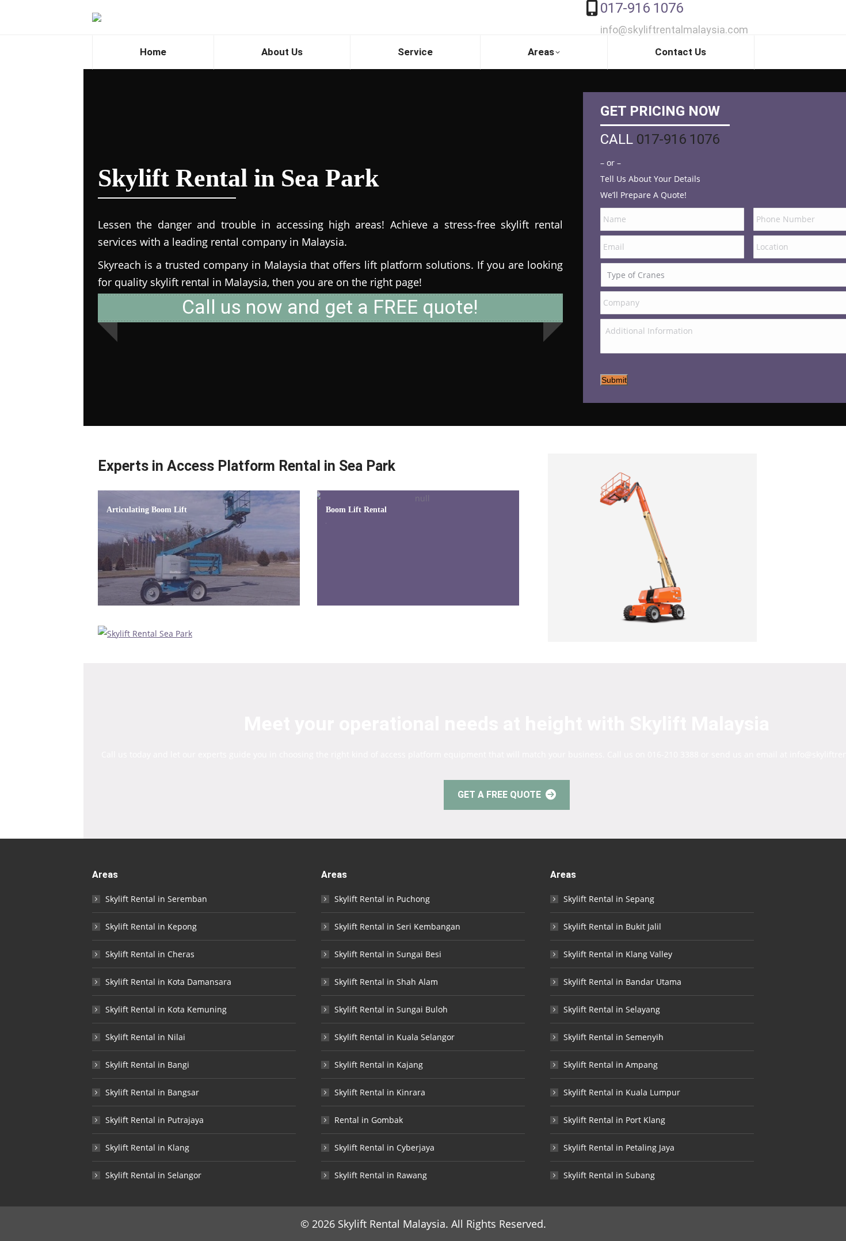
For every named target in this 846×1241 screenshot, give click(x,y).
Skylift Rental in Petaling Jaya (618, 1147)
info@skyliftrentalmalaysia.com (674, 30)
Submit (614, 380)
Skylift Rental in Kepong (151, 926)
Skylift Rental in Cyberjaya (384, 1147)
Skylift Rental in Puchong (382, 898)
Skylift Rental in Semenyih (613, 1036)
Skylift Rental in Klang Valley (617, 954)
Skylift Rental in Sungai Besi (387, 954)
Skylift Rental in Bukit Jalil (612, 926)
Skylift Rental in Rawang (380, 1175)
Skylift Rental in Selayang (611, 1009)
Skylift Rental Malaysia (391, 1224)
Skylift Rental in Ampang (610, 1064)
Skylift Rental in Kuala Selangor (394, 1036)
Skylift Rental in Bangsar (152, 1092)
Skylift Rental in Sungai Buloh (391, 1009)
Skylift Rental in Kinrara (379, 1092)
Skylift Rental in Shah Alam (386, 981)
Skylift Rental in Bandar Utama (622, 981)
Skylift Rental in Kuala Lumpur (621, 1092)
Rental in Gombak (368, 1119)
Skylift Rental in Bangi (147, 1064)
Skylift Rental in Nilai (145, 1036)
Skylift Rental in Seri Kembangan (397, 926)
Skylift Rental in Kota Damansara (168, 981)
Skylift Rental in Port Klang (614, 1119)
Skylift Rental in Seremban (156, 898)
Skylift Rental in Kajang (378, 1064)
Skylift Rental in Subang (609, 1175)
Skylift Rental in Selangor (153, 1175)
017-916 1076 (641, 8)
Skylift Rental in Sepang (608, 898)
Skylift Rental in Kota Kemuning (166, 1009)
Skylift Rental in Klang (147, 1147)
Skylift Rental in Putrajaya (154, 1119)
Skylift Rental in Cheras (150, 954)
